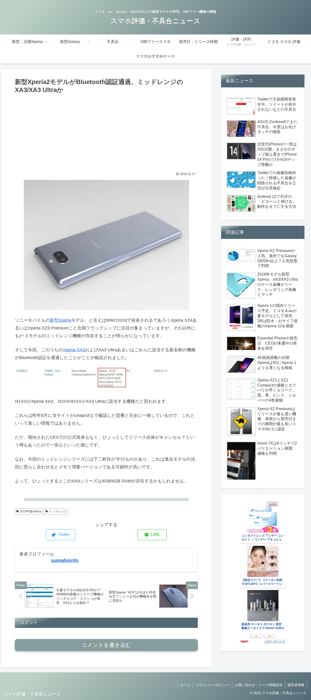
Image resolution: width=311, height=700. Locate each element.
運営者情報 (295, 685)
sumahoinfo (64, 560)
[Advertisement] (106, 132)
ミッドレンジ (58, 511)
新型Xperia (60, 320)
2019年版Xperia (30, 511)
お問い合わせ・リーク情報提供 (258, 685)
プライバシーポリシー (213, 685)
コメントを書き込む (106, 645)
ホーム (185, 685)
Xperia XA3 (74, 349)
